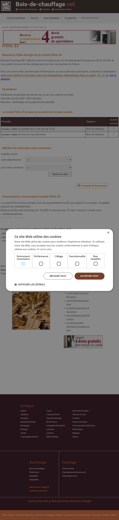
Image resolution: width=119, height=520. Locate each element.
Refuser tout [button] (58, 275)
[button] (29, 284)
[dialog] (59, 260)
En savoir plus (44, 249)
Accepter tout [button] (89, 275)
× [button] (108, 233)
